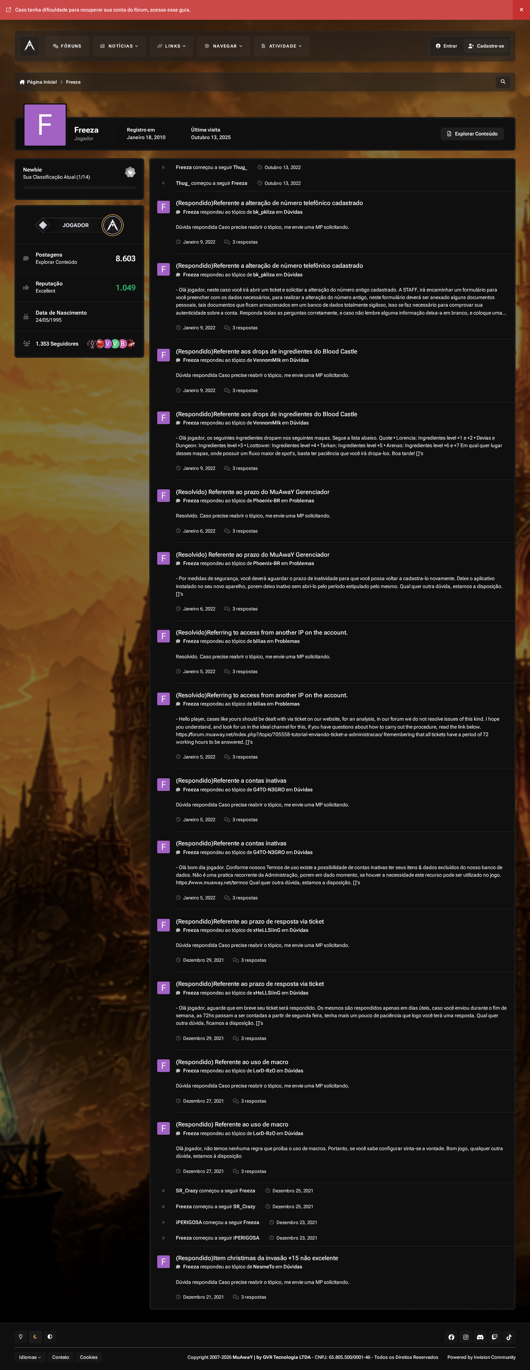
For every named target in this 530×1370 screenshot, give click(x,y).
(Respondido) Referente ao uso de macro (232, 1062)
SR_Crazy (187, 1190)
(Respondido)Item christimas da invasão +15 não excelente (257, 1258)
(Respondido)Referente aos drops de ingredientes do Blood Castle (266, 351)
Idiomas (28, 1357)
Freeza (184, 167)
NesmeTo (263, 1266)
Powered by (481, 1357)
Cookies (89, 1357)
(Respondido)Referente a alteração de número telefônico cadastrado (269, 202)
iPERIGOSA (189, 1222)
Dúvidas (293, 212)
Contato (60, 1357)
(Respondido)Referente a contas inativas (231, 780)
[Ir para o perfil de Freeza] (163, 207)
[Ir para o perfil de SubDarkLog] (130, 343)
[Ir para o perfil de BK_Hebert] (122, 343)
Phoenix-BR (266, 500)
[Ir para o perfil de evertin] (100, 343)
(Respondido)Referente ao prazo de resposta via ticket (250, 921)
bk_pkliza (264, 212)
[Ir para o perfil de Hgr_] (92, 343)
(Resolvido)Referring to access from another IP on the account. (262, 632)
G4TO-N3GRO (269, 789)
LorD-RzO (264, 1070)
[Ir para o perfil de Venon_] (107, 343)
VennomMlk (267, 360)
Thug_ (240, 167)
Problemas (301, 500)
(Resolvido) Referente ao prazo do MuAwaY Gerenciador (253, 491)
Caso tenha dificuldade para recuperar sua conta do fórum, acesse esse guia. (103, 10)
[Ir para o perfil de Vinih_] (115, 343)
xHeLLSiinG (267, 930)
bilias (259, 641)
